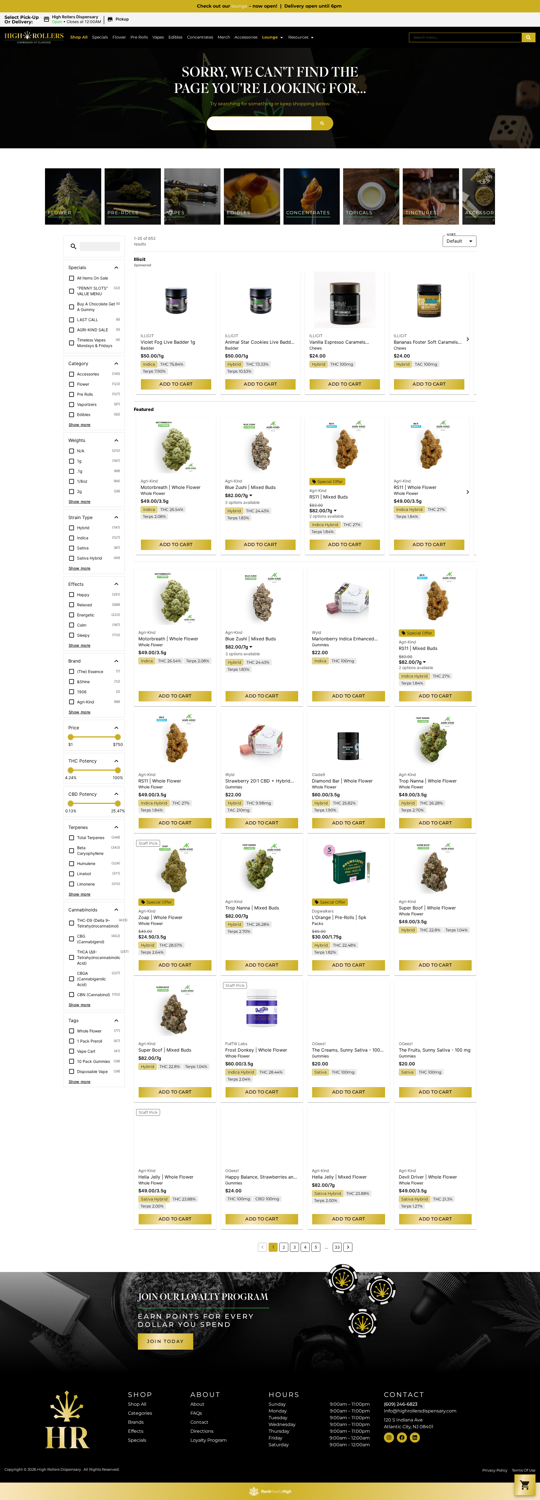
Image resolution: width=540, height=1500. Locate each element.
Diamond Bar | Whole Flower (342, 781)
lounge (239, 6)
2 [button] (284, 1247)
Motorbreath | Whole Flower (171, 487)
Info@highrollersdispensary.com (420, 1411)
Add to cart (175, 384)
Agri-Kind (149, 481)
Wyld (316, 632)
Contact (199, 1422)
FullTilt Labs (236, 1043)
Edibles (175, 37)
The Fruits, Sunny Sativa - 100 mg (435, 1050)
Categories (140, 1413)
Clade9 (318, 774)
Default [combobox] (454, 241)
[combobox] (465, 37)
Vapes (158, 37)
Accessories (246, 37)
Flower (119, 37)
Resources (298, 37)
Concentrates (200, 37)
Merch (224, 37)
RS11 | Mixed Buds (328, 497)
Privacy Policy (494, 1470)
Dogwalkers (323, 911)
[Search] (528, 37)
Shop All (78, 37)
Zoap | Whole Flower (160, 917)
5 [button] (316, 1247)
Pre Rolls (139, 37)
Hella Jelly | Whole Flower (166, 1177)
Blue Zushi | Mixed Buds (250, 487)
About (197, 1404)
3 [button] (294, 1247)
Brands (136, 1422)
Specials (100, 37)
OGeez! (319, 1043)
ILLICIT (147, 335)
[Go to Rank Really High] (270, 1491)
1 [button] (273, 1247)
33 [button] (337, 1247)
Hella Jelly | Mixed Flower (339, 1177)
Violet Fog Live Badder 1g (168, 342)
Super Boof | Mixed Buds (164, 1050)
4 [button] (305, 1247)
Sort (451, 235)
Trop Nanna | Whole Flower (428, 781)
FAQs (196, 1413)
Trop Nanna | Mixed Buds (252, 908)
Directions (201, 1431)
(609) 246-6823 (400, 1404)
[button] (86, 19)
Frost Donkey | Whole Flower (256, 1050)
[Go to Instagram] (389, 1437)
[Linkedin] (415, 1437)
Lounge (270, 37)
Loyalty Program (208, 1440)
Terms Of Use (524, 1470)
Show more (80, 424)
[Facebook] (402, 1437)
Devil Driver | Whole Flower (428, 1177)
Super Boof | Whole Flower (427, 908)
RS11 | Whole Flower (415, 487)
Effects (135, 1431)
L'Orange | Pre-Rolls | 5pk (339, 917)
